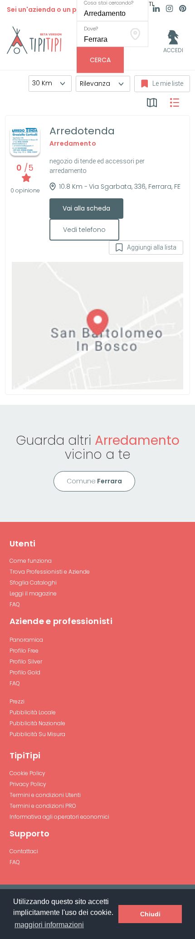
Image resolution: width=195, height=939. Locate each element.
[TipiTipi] (34, 39)
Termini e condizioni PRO (43, 806)
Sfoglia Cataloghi (33, 582)
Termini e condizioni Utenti (45, 795)
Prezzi (17, 701)
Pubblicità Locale (33, 712)
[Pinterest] (182, 9)
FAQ (15, 604)
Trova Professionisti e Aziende (50, 571)
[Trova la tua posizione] (135, 34)
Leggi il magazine (33, 593)
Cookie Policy (27, 773)
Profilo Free (24, 650)
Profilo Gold (25, 672)
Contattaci (24, 851)
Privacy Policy (28, 784)
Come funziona (31, 561)
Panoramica (26, 640)
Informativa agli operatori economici (59, 817)
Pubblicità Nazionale (37, 723)
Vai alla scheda (86, 208)
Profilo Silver (26, 661)
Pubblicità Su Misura (37, 734)
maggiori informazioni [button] (49, 925)
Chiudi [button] (150, 914)
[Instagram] (169, 9)
